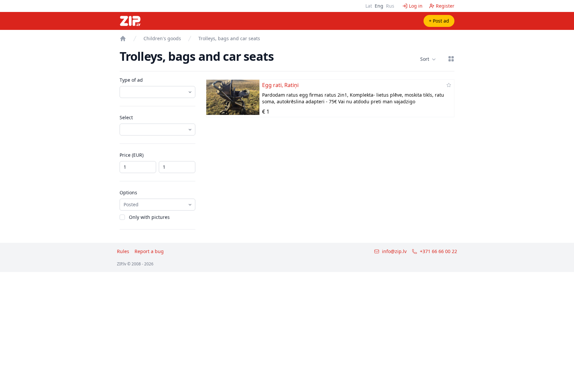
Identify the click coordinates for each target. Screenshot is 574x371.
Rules (123, 251)
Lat (368, 6)
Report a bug (149, 251)
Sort (424, 59)
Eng (379, 6)
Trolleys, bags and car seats (229, 38)
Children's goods (162, 38)
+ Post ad (439, 21)
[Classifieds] (123, 38)
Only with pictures (149, 217)
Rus (390, 6)
